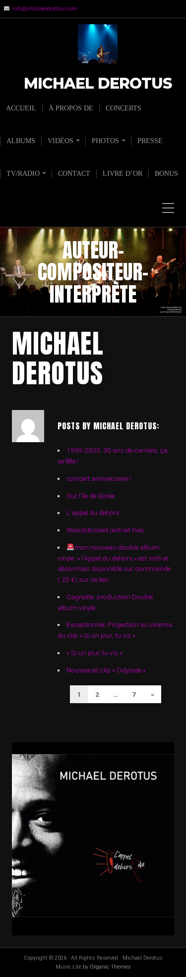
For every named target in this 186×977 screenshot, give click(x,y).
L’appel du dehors (93, 512)
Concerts (123, 108)
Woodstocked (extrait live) (105, 530)
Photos (105, 141)
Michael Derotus (98, 84)
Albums (20, 141)
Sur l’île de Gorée (90, 496)
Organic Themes (110, 967)
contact (74, 173)
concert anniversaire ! (98, 478)
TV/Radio (23, 173)
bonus (166, 173)
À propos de (71, 108)
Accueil (21, 108)
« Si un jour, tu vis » (94, 653)
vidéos (60, 141)
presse (150, 141)
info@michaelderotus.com (44, 8)
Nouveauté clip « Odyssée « (106, 670)
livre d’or (122, 173)
